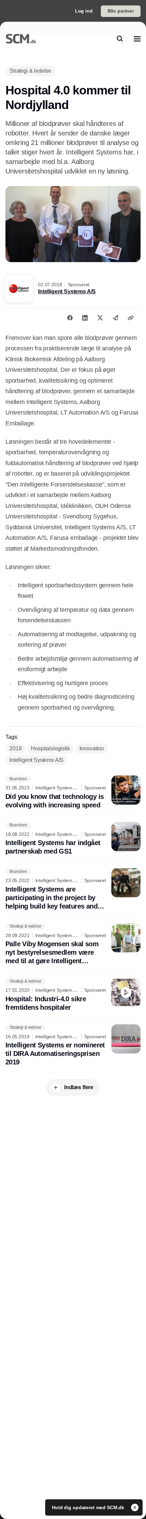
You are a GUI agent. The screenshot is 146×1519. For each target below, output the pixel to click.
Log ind (84, 11)
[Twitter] (100, 317)
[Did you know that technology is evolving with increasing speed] (73, 792)
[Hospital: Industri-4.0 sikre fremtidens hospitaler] (73, 995)
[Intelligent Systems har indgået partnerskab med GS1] (73, 839)
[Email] (115, 317)
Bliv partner (121, 11)
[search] (120, 39)
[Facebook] (70, 317)
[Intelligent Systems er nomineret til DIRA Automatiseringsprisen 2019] (73, 1045)
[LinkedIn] (85, 317)
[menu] (137, 39)
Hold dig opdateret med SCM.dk (89, 1507)
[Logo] (20, 39)
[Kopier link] (131, 317)
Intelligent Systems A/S (67, 291)
